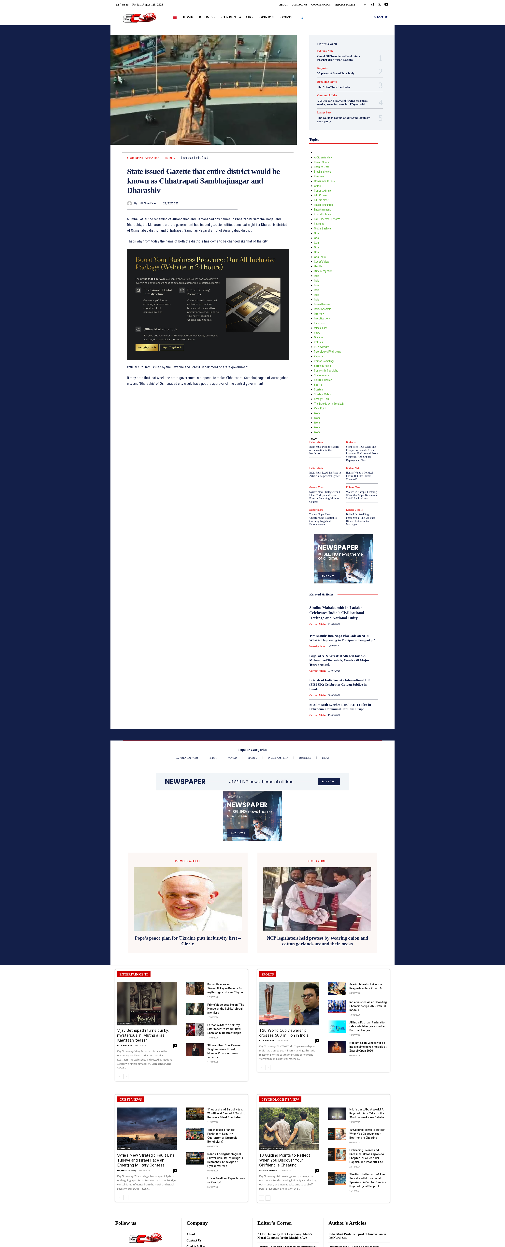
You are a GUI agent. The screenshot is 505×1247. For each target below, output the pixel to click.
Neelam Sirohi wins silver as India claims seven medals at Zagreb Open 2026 (368, 1046)
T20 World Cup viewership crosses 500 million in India (284, 1033)
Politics (318, 342)
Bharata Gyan (321, 167)
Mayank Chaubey (126, 1170)
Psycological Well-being (327, 351)
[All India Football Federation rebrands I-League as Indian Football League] (337, 1026)
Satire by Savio (322, 366)
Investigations (322, 318)
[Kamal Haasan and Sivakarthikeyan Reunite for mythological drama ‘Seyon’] (195, 988)
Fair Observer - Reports (327, 219)
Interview (319, 313)
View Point (320, 408)
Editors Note (325, 51)
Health (318, 266)
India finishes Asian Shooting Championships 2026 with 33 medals (368, 1006)
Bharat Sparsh (322, 162)
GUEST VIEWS (131, 1099)
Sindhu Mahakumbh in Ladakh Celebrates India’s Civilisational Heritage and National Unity (336, 612)
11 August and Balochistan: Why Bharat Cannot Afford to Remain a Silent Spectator (226, 1113)
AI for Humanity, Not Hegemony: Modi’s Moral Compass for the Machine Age (284, 1235)
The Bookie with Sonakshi (329, 403)
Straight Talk (321, 399)
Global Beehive (322, 228)
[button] (301, 17)
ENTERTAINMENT (134, 974)
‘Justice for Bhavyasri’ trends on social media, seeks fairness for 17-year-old (342, 102)
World (317, 413)
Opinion (318, 337)
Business (319, 176)
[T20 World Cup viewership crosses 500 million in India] (289, 1003)
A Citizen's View (323, 157)
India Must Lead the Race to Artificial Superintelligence (325, 474)
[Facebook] (364, 4)
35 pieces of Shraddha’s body (335, 73)
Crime (317, 186)
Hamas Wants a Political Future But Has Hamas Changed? (359, 476)
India (170, 157)
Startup (318, 389)
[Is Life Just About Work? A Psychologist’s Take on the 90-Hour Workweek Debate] (337, 1114)
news (317, 332)
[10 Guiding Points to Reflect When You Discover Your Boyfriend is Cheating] (337, 1134)
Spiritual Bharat (323, 380)
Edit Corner (320, 195)
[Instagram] (372, 4)
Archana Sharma (268, 1170)
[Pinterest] (224, 203)
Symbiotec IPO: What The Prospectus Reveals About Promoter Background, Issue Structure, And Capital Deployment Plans (362, 453)
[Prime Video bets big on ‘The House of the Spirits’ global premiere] (195, 1009)
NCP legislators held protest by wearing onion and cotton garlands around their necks (317, 940)
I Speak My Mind (323, 271)
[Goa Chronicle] (139, 17)
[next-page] (125, 1076)
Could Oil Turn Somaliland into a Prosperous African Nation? (338, 58)
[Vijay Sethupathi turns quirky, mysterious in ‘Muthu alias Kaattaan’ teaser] (147, 1003)
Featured (319, 224)
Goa (316, 233)
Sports (318, 385)
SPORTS (268, 974)
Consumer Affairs (324, 181)
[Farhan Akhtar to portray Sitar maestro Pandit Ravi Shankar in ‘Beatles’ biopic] (195, 1029)
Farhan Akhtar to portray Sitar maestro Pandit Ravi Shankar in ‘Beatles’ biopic (224, 1028)
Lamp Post (324, 112)
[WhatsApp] (234, 203)
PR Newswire (321, 347)
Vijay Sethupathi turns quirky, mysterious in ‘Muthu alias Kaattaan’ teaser (143, 1035)
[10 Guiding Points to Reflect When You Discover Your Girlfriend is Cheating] (289, 1129)
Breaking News (327, 81)
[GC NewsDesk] (130, 203)
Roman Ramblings (324, 361)
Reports (322, 68)
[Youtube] (386, 4)
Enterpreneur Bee (324, 205)
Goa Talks (320, 257)
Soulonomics (321, 375)
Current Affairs (143, 157)
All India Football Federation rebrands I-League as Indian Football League (367, 1026)
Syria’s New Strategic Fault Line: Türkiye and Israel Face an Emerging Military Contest (324, 497)
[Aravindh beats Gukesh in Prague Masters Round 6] (337, 988)
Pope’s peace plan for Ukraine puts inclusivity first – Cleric (188, 940)
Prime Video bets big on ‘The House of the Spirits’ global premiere (225, 1008)
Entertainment (322, 209)
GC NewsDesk (147, 203)
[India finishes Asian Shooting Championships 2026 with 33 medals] (337, 1006)
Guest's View (321, 261)
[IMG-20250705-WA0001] (208, 304)
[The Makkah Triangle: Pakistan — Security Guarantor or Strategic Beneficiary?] (195, 1134)
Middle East (320, 328)
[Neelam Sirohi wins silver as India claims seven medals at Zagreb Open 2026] (337, 1047)
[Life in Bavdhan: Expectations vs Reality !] (195, 1182)
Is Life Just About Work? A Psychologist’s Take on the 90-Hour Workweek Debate (366, 1113)
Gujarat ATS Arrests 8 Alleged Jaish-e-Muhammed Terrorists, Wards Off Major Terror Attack (339, 660)
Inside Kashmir (322, 309)
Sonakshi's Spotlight (326, 370)
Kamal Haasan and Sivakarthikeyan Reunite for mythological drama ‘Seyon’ (225, 988)
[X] (379, 4)
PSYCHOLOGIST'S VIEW (280, 1099)
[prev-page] (119, 1076)
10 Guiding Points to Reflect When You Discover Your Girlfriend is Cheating (284, 1160)
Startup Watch (322, 394)
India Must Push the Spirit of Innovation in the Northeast (324, 450)
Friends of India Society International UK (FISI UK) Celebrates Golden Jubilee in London (339, 684)
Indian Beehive (322, 304)
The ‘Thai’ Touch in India (333, 87)
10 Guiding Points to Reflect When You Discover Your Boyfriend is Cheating (367, 1133)
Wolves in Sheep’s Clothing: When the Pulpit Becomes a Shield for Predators (362, 495)
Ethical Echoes (322, 214)
